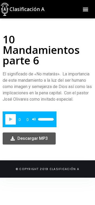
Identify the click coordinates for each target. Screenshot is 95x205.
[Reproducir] (10, 119)
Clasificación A (27, 9)
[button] (85, 9)
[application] (29, 119)
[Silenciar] (33, 119)
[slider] (46, 119)
